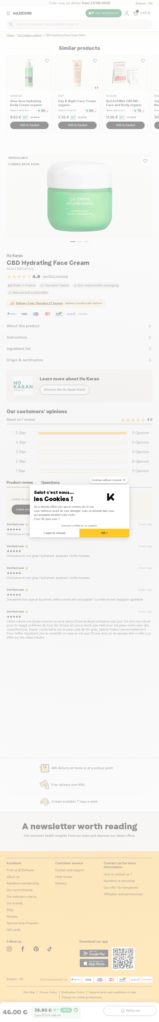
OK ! (104, 533)
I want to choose (54, 533)
